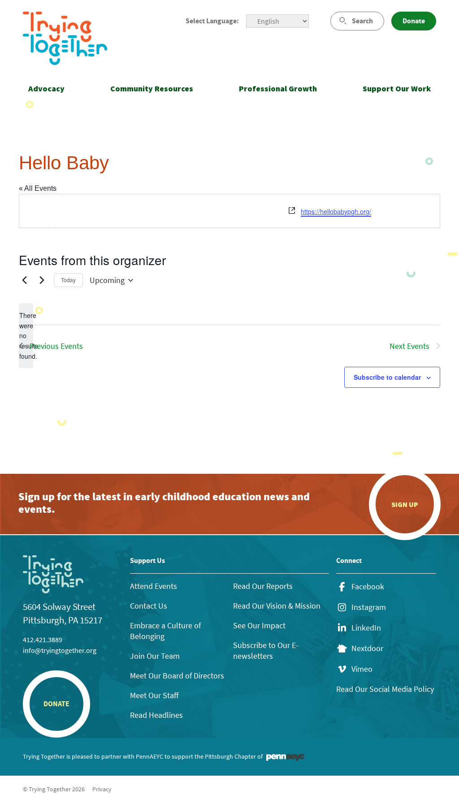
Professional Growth (278, 88)
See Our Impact (259, 625)
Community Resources (151, 88)
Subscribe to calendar (387, 377)
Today (68, 279)
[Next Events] (41, 280)
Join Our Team (155, 656)
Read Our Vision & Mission (276, 606)
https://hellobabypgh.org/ (336, 211)
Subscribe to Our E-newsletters (266, 650)
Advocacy (46, 88)
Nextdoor (367, 648)
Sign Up (404, 504)
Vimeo (361, 669)
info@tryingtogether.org (59, 650)
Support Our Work (397, 88)
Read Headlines (156, 715)
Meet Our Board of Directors (177, 675)
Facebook (367, 587)
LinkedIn (366, 628)
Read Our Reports (263, 586)
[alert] (26, 335)
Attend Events (153, 586)
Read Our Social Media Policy (385, 689)
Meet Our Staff (154, 695)
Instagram (368, 607)
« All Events (37, 188)
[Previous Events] (24, 280)
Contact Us (148, 606)
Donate (414, 21)
